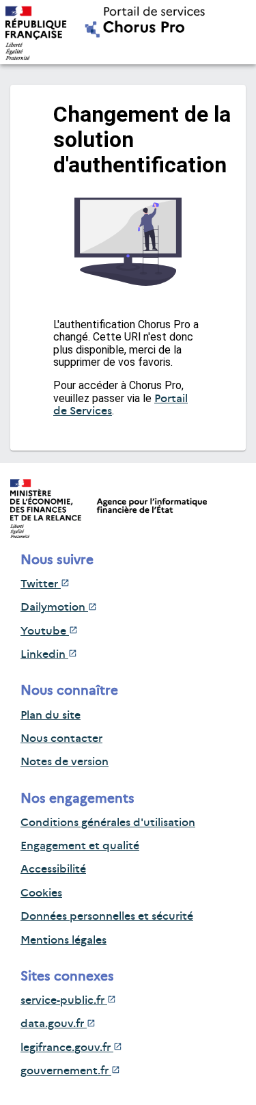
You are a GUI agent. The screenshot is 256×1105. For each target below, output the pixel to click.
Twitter (40, 583)
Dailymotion (54, 606)
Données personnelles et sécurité (106, 915)
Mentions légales (63, 939)
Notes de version (64, 761)
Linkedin (44, 654)
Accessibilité (53, 868)
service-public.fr (63, 1000)
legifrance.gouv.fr (66, 1047)
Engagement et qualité (79, 845)
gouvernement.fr (65, 1070)
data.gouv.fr (53, 1023)
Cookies (41, 892)
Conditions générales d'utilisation (107, 822)
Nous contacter (61, 738)
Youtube (44, 630)
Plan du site (50, 714)
